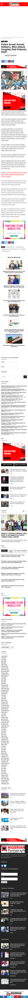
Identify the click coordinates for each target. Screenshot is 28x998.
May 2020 (3, 770)
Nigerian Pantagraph (11, 55)
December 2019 (5, 778)
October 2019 (4, 782)
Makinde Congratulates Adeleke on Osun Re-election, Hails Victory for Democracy (14, 286)
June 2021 (3, 747)
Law (11, 805)
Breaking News (13, 975)
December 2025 (5, 669)
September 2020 (5, 763)
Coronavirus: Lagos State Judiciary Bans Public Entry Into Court (17, 911)
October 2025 (4, 673)
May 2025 (3, 681)
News (6, 41)
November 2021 (5, 742)
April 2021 (3, 751)
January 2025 (4, 686)
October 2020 (4, 761)
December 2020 (5, 758)
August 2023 (4, 712)
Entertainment (12, 958)
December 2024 (5, 688)
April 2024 (3, 698)
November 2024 (5, 690)
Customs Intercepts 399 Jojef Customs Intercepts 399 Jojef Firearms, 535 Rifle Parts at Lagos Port (14, 331)
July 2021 (3, 746)
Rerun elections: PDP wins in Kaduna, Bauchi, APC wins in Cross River (17, 811)
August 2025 (4, 676)
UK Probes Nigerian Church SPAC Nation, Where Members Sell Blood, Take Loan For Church (14, 174)
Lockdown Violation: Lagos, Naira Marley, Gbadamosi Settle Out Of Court (18, 920)
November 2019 (5, 780)
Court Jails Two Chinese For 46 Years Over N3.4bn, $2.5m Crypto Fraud (18, 827)
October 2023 (4, 708)
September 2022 (5, 725)
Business (12, 905)
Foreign (11, 505)
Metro (11, 949)
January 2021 (4, 756)
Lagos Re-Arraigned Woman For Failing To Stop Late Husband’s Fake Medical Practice (14, 427)
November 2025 (5, 671)
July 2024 (3, 695)
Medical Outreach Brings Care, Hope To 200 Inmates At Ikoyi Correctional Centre (14, 272)
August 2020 (4, 765)
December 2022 (5, 720)
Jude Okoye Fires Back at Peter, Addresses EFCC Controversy (14, 315)
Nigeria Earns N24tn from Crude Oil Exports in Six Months (14, 346)
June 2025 (3, 679)
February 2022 (4, 737)
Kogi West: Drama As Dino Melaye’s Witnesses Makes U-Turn (12, 637)
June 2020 (3, 768)
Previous (2, 521)
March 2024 (4, 700)
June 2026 (3, 659)
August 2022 (4, 727)
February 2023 (4, 717)
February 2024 (4, 702)
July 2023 (3, 713)
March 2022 (4, 736)
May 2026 (3, 661)
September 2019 (5, 783)
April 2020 (3, 771)
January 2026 (4, 668)
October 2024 (4, 691)
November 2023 (5, 707)
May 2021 (3, 749)
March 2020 (4, 773)
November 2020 (5, 759)
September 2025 (5, 674)
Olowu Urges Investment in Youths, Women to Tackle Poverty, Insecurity (12, 414)
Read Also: (4, 172)
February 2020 (4, 775)
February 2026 (4, 666)
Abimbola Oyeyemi (10, 247)
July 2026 (3, 657)
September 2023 (5, 710)
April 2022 (3, 734)
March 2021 (4, 753)
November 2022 (5, 722)
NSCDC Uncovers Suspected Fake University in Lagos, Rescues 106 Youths (13, 417)
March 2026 (4, 664)
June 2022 (3, 730)
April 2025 (3, 683)
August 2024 (4, 693)
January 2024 (4, 703)
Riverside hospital (5, 251)
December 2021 (5, 741)
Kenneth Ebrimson (20, 247)
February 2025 (4, 685)
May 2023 (3, 715)
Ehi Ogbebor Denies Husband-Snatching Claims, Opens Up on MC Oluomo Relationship (13, 389)
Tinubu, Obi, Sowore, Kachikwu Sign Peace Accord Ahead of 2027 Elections (12, 568)
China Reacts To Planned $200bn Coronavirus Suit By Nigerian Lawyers (12, 630)
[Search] (25, 4)
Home (2, 37)
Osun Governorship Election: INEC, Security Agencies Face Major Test (14, 301)
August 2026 (4, 656)
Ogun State (23, 249)
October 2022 (4, 724)
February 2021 (4, 754)
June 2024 (3, 696)
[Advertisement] (14, 21)
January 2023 (4, 719)
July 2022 (3, 729)
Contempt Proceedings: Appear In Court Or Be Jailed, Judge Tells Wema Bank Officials (18, 894)
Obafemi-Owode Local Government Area (10, 249)
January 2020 (4, 776)
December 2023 (5, 705)
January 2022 (4, 739)
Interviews (12, 498)
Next (25, 521)
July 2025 (3, 678)
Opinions (11, 483)
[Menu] (2, 4)
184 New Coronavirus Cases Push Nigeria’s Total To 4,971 (12, 627)
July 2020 (3, 766)
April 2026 (3, 662)
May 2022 (3, 732)
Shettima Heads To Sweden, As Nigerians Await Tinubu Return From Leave (18, 929)
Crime (6, 37)
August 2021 (4, 744)
